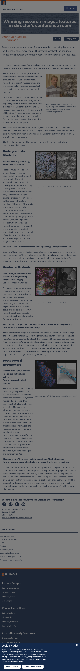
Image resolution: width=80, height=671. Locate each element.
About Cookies (12, 666)
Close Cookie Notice (32, 666)
